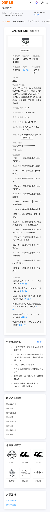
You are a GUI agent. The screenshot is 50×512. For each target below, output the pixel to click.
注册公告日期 (17, 122)
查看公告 (23, 283)
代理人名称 (17, 150)
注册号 (25, 56)
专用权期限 (17, 127)
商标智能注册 (11, 404)
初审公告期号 (17, 108)
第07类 (25, 70)
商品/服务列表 (18, 85)
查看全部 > (40, 342)
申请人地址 (17, 142)
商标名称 (16, 56)
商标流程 (16, 155)
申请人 (15, 134)
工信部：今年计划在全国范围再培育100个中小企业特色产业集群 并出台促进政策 (29, 357)
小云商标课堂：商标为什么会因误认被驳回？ (28, 348)
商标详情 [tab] (6, 21)
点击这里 (37, 15)
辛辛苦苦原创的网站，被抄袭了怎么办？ (28, 370)
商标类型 (16, 67)
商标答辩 (9, 417)
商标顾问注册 (11, 430)
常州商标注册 (11, 505)
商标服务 (18, 13)
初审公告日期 (17, 112)
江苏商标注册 (11, 500)
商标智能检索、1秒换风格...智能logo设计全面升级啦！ (27, 384)
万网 (10, 13)
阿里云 (4, 13)
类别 (24, 67)
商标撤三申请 (11, 421)
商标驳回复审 (11, 413)
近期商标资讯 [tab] (19, 21)
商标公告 (16, 277)
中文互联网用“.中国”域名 (24, 364)
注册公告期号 (17, 117)
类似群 (15, 77)
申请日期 (36, 67)
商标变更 (9, 426)
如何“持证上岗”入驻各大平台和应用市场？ (28, 377)
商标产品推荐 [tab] (33, 21)
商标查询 (9, 434)
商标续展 (9, 408)
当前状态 (36, 56)
